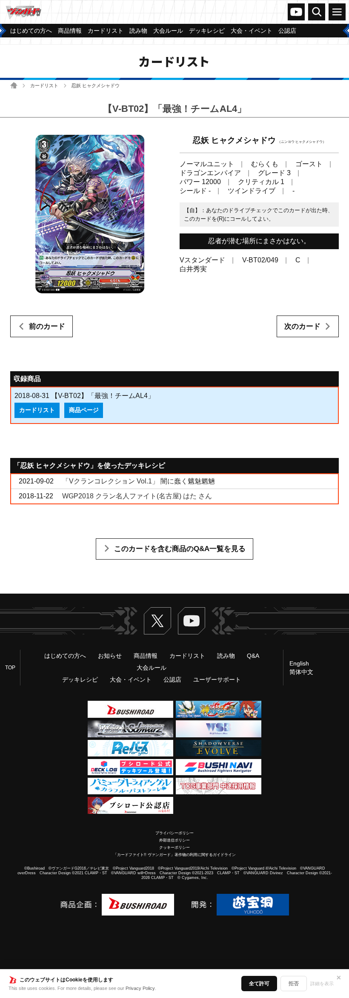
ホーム (13, 85)
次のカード (302, 326)
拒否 (294, 984)
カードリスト (44, 85)
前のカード (47, 326)
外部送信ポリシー (174, 840)
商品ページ (84, 410)
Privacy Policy (140, 988)
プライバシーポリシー (174, 833)
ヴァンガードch (296, 11)
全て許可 (259, 984)
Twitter (157, 620)
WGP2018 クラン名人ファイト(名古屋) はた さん (137, 496)
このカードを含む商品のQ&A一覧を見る (180, 549)
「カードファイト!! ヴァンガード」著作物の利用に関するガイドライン (174, 855)
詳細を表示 (322, 983)
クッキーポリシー (174, 847)
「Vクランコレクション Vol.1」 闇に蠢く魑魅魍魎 (138, 481)
